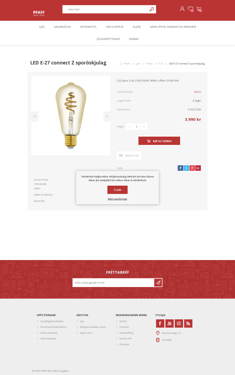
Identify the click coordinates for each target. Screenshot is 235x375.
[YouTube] (169, 323)
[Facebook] (160, 323)
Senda (158, 282)
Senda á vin (132, 155)
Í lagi (117, 190)
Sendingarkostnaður (52, 321)
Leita (152, 9)
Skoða (123, 321)
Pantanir (124, 327)
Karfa (199, 9)
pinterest (192, 168)
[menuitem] (56, 321)
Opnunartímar (48, 338)
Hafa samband (48, 332)
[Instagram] (179, 323)
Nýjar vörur (86, 332)
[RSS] (188, 323)
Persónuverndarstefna (53, 327)
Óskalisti (124, 344)
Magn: (120, 126)
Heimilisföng (126, 332)
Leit (82, 321)
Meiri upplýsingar (117, 199)
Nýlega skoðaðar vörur (93, 327)
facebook (180, 168)
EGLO (197, 91)
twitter (186, 168)
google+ (198, 168)
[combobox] (105, 9)
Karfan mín (126, 338)
